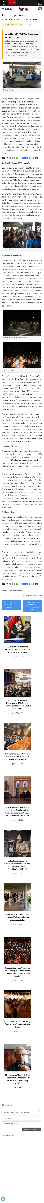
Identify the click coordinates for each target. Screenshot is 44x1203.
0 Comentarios (29, 24)
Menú (4, 4)
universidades (18, 591)
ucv (10, 591)
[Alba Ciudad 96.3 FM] (22, 9)
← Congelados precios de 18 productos (9, 604)
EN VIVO (12, 3)
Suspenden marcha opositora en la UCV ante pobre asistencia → (32, 606)
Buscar (40, 4)
